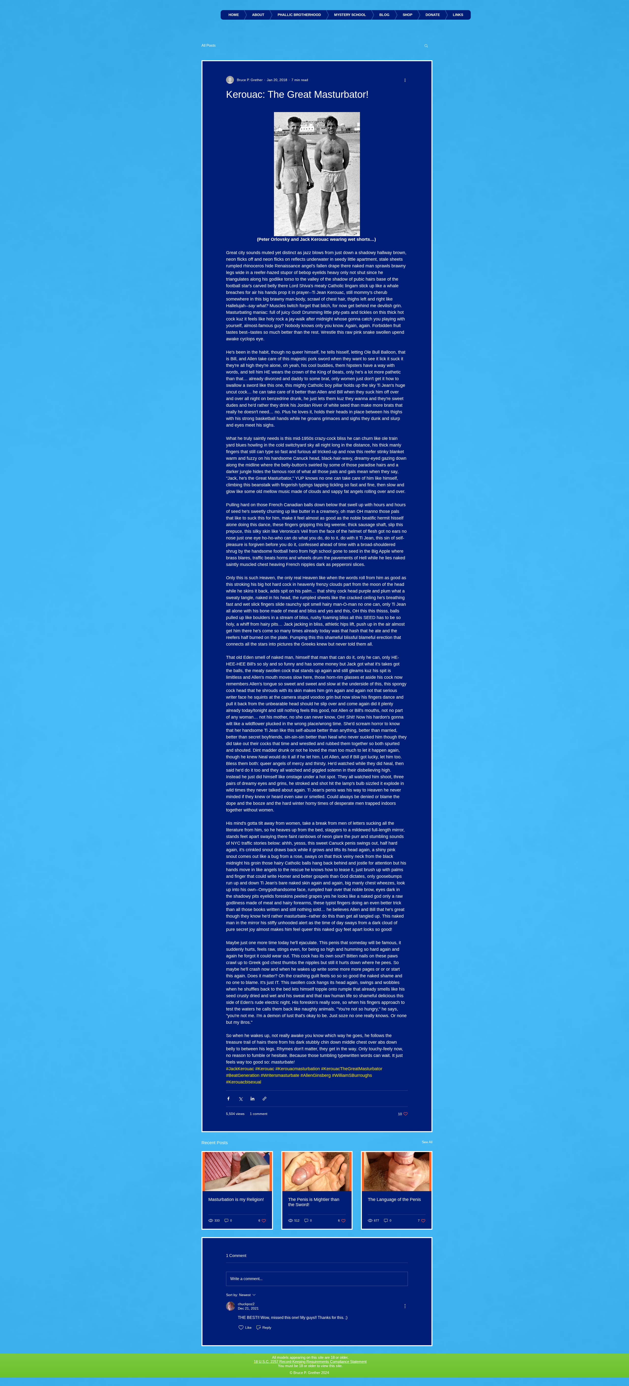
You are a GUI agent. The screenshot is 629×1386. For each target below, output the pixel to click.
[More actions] (405, 80)
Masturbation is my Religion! (236, 1199)
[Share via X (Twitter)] (240, 1098)
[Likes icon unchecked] (241, 1327)
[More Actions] (405, 1306)
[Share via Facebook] (228, 1098)
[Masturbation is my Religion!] (237, 1171)
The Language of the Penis (394, 1199)
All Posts (208, 45)
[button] (426, 45)
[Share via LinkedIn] (252, 1098)
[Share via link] (264, 1098)
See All (427, 1142)
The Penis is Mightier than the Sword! (313, 1202)
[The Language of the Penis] (396, 1171)
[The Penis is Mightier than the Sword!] (317, 1171)
